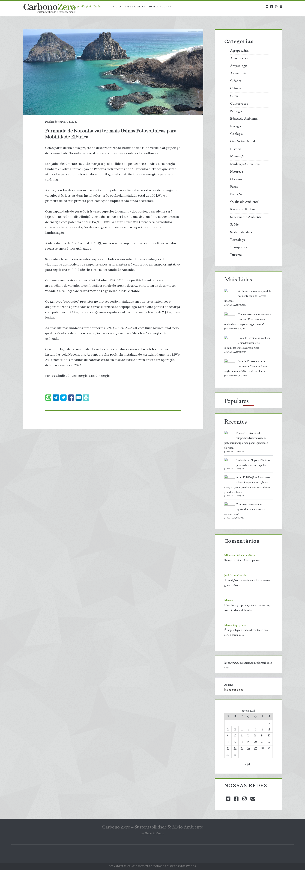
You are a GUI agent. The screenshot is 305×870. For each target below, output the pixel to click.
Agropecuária (239, 51)
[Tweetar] (63, 397)
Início (116, 6)
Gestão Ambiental (242, 141)
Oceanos (236, 179)
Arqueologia (238, 66)
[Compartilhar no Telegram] (56, 397)
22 (269, 742)
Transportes (238, 247)
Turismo (236, 255)
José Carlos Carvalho (235, 575)
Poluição (236, 194)
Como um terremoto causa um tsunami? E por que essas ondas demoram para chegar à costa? (247, 319)
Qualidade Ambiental (244, 202)
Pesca (234, 187)
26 (248, 748)
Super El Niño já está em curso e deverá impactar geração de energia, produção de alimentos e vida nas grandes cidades (247, 485)
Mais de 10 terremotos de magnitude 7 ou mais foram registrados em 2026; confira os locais (245, 366)
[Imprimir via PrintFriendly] (86, 397)
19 (248, 742)
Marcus (228, 600)
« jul (247, 764)
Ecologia (236, 111)
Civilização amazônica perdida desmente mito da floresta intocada (247, 296)
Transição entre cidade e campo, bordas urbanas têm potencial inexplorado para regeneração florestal (246, 441)
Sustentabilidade (241, 232)
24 (235, 748)
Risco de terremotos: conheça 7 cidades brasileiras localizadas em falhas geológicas (247, 343)
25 (242, 748)
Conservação (239, 104)
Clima (234, 96)
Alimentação (239, 58)
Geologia (236, 134)
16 (228, 742)
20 (255, 742)
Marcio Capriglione (235, 625)
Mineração (237, 156)
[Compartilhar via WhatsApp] (48, 397)
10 (235, 735)
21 (262, 742)
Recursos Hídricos (242, 209)
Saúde (234, 225)
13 (255, 735)
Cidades (235, 81)
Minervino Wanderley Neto (239, 555)
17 (235, 742)
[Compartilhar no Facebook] (71, 397)
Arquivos (229, 684)
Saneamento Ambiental (246, 217)
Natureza (236, 172)
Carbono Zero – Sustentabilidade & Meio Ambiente (152, 827)
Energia (235, 126)
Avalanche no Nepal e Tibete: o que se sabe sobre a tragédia (253, 463)
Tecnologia (238, 240)
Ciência (235, 88)
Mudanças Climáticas (244, 164)
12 (248, 735)
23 (228, 748)
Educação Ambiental (244, 119)
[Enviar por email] (79, 397)
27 (255, 748)
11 (242, 735)
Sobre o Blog (134, 6)
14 (262, 735)
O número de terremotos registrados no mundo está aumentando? (244, 509)
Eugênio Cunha (160, 6)
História (235, 149)
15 (269, 735)
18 (242, 742)
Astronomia (238, 73)
